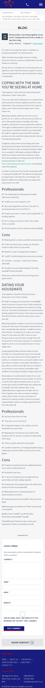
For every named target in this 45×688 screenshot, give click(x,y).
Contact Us (7, 665)
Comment (8, 559)
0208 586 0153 (29, 676)
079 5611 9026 (29, 679)
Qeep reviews (38, 43)
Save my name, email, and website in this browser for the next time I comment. (21, 619)
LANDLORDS (25, 662)
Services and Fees (9, 662)
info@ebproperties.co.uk (33, 682)
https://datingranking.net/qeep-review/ (17, 164)
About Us (14, 659)
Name (6, 582)
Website (7, 603)
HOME (4, 659)
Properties (26, 659)
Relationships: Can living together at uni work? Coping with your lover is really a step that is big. (26, 37)
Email (7, 592)
